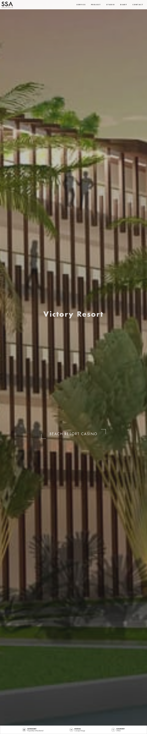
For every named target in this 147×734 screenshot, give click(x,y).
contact (137, 4)
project (96, 4)
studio (110, 4)
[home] (7, 5)
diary (123, 4)
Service (81, 4)
